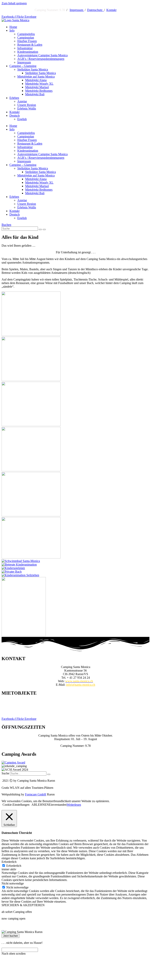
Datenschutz (95, 10)
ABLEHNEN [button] (40, 804)
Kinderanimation (27, 51)
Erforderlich (13, 865)
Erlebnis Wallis (26, 108)
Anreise (22, 101)
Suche (5, 773)
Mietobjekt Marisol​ (37, 87)
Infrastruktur (25, 48)
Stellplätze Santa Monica (32, 69)
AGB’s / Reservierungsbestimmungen (40, 58)
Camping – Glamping (22, 66)
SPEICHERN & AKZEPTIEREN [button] (23, 905)
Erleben (14, 97)
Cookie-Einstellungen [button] (16, 804)
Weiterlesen (74, 804)
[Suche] (48, 774)
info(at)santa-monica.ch (80, 684)
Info (12, 30)
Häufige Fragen (27, 41)
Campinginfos (26, 34)
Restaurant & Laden (29, 44)
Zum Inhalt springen (14, 3)
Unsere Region (26, 105)
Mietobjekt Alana (36, 80)
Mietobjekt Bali (34, 94)
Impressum (77, 10)
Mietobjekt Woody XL (39, 83)
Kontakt (111, 10)
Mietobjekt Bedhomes (38, 90)
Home (13, 27)
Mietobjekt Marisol (75, 705)
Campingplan (25, 37)
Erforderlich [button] (9, 861)
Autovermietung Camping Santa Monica (42, 55)
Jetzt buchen (10, 935)
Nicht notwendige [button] (13, 883)
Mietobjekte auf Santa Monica (36, 76)
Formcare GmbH (35, 794)
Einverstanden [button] (58, 804)
